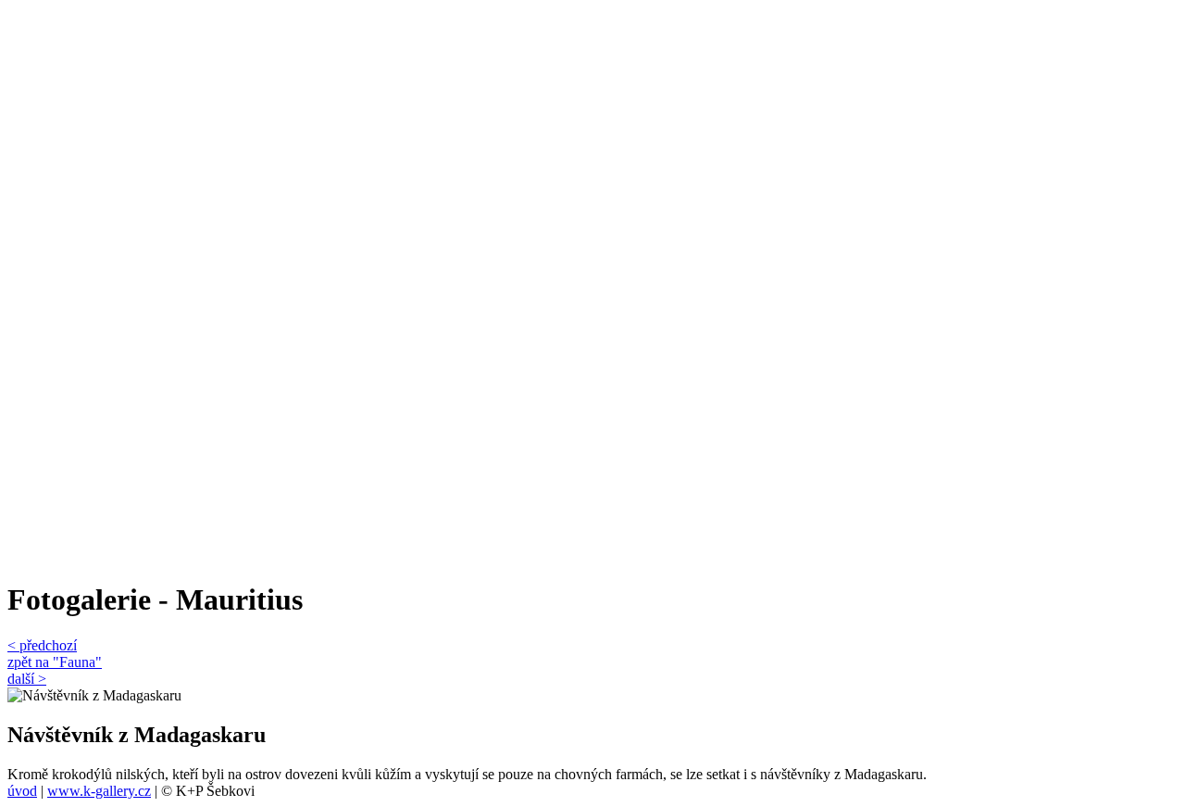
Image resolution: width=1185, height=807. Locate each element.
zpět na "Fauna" (54, 662)
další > (26, 679)
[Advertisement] (81, 285)
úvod (22, 791)
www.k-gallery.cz (99, 791)
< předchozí (42, 645)
